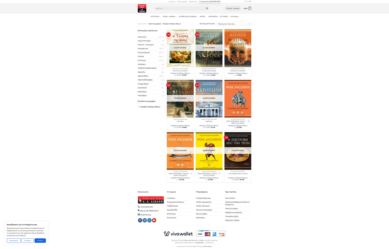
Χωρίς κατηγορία (144, 41)
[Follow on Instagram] (246, 1)
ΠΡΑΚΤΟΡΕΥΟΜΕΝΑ (145, 80)
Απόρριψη (27, 240)
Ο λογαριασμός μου (203, 198)
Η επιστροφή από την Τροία (237, 173)
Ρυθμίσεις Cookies (232, 220)
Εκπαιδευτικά (143, 48)
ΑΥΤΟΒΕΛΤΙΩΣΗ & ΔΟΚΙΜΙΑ (187, 16)
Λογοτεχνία (142, 37)
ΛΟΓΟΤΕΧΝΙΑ (154, 16)
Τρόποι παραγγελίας (204, 202)
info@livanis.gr (145, 215)
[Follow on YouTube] (250, 1)
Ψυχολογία (142, 64)
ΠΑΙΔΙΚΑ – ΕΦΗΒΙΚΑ (169, 16)
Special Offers (143, 76)
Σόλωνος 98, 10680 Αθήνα (149, 211)
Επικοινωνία (193, 1)
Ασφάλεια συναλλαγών (233, 212)
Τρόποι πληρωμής (203, 206)
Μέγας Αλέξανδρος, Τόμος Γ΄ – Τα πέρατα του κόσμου (238, 122)
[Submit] (207, 8)
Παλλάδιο (180, 121)
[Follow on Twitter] (248, 1)
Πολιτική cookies (231, 208)
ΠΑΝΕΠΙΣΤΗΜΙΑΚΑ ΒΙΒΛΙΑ (147, 68)
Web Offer (141, 72)
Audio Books (142, 88)
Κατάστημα (171, 214)
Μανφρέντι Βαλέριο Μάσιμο (150, 107)
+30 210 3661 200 (146, 207)
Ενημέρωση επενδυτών (175, 202)
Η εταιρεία (171, 1)
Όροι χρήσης (230, 198)
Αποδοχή (40, 240)
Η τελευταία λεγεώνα (209, 71)
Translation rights (231, 216)
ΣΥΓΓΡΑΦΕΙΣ (224, 16)
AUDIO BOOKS (213, 16)
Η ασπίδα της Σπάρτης (238, 71)
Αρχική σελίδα (142, 24)
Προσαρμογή (13, 240)
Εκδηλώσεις (200, 218)
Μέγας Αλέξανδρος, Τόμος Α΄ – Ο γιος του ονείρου (209, 174)
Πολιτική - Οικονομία (145, 45)
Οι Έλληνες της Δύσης (180, 71)
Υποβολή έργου (172, 206)
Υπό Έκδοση (234, 16)
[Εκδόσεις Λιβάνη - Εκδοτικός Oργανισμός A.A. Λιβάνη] (144, 8)
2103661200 (199, 243)
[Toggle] (163, 37)
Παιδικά (141, 56)
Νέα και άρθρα (182, 1)
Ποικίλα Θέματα (144, 52)
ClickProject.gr (207, 246)
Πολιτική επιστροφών (204, 210)
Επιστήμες (142, 60)
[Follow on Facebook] (244, 1)
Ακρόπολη (209, 121)
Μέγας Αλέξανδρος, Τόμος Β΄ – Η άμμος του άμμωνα (180, 174)
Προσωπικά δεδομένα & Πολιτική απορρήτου (237, 203)
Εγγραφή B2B (172, 210)
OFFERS (202, 16)
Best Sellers (142, 92)
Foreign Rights (143, 84)
